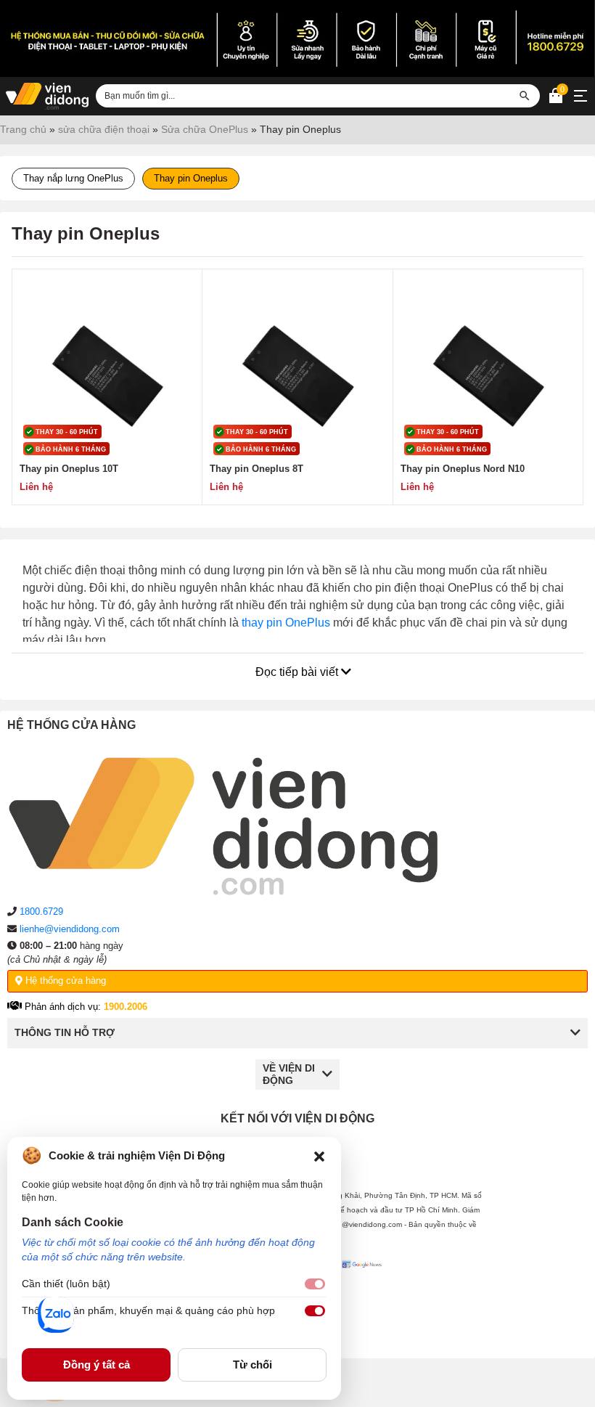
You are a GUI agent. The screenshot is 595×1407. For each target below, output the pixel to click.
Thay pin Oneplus (191, 178)
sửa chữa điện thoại (103, 129)
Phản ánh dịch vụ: (84, 1006)
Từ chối (252, 1364)
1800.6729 (41, 911)
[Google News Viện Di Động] (364, 1298)
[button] (319, 1156)
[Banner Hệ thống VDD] (297, 38)
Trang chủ (23, 129)
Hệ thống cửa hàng (64, 980)
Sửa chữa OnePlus (204, 129)
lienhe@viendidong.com (70, 928)
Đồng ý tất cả (96, 1364)
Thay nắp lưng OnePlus (73, 178)
